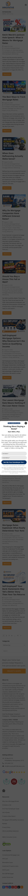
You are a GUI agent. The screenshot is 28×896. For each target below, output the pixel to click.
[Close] (26, 423)
